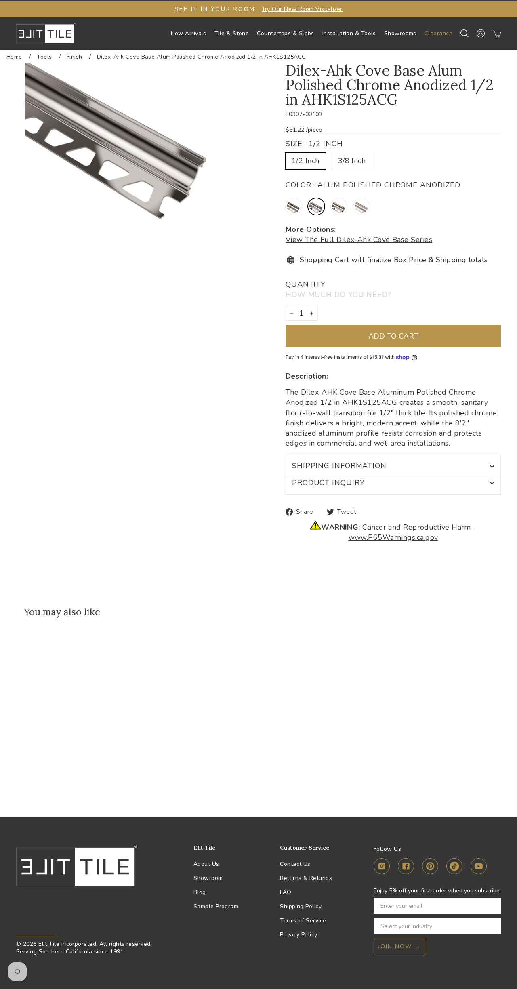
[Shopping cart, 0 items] (497, 33)
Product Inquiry (328, 483)
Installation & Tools (349, 33)
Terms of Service (303, 920)
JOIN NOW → (399, 946)
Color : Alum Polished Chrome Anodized (373, 185)
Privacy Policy (298, 934)
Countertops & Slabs (285, 33)
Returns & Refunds (306, 878)
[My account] (481, 33)
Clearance (438, 33)
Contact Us (295, 864)
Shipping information (339, 466)
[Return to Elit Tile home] (46, 33)
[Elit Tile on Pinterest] (430, 867)
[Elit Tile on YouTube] (479, 867)
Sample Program (215, 906)
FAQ (285, 892)
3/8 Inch (352, 161)
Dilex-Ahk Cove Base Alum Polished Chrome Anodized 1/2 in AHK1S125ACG (201, 57)
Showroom (208, 878)
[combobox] (434, 926)
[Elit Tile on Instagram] (382, 867)
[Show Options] (493, 926)
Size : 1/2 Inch (314, 144)
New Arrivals (188, 33)
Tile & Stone (231, 33)
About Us (206, 864)
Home (14, 57)
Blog (199, 892)
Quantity (338, 289)
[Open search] (464, 33)
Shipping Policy (301, 906)
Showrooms (400, 33)
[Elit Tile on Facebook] (406, 867)
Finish (74, 57)
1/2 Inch (305, 161)
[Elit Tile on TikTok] (454, 867)
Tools (44, 57)
